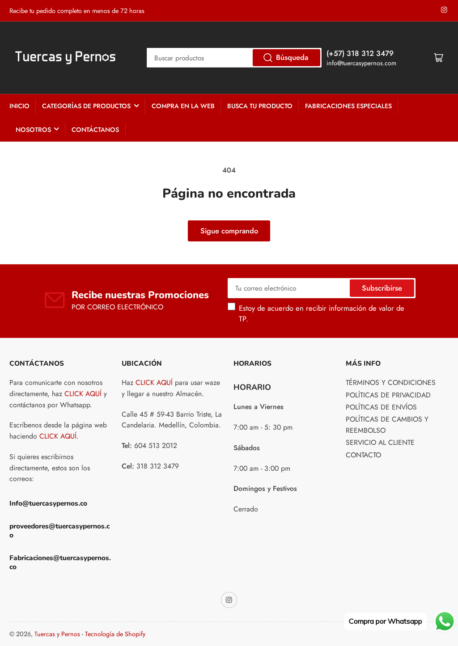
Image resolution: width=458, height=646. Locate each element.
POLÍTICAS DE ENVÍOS (381, 407)
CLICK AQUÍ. (59, 436)
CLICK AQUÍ (83, 393)
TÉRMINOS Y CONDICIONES (391, 382)
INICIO (19, 105)
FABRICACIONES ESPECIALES (348, 105)
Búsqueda (292, 57)
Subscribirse (382, 288)
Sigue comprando (229, 230)
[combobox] (234, 58)
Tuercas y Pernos (57, 633)
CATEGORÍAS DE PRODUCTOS (86, 105)
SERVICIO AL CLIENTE (380, 442)
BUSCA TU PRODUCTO (260, 105)
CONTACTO (363, 455)
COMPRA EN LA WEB (183, 105)
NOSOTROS (33, 129)
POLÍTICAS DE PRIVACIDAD (388, 395)
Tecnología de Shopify (115, 633)
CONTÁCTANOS (95, 129)
